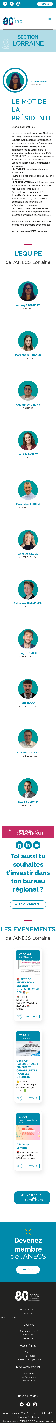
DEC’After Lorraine (22, 1146)
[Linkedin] (28, 845)
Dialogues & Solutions (28, 1417)
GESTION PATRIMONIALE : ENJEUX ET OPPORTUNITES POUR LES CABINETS (27, 1069)
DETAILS (33, 1098)
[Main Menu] (50, 19)
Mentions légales (10, 1413)
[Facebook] (19, 845)
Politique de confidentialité (39, 1413)
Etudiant (29, 1352)
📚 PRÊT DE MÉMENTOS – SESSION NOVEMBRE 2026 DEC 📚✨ (27, 986)
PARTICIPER (31, 1016)
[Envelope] (36, 845)
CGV (22, 1413)
